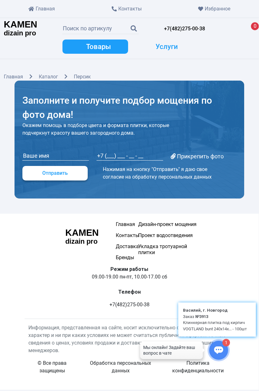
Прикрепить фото (200, 156)
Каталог (48, 77)
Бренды (121, 257)
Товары (98, 47)
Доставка (121, 246)
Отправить (55, 173)
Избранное (217, 9)
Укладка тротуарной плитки (162, 249)
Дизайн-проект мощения (167, 224)
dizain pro (20, 29)
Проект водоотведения (165, 235)
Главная (45, 9)
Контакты (130, 9)
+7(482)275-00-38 (184, 29)
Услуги (167, 47)
